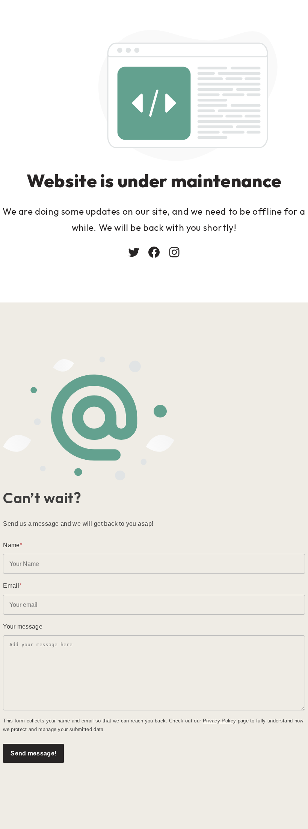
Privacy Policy (219, 721)
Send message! (33, 753)
